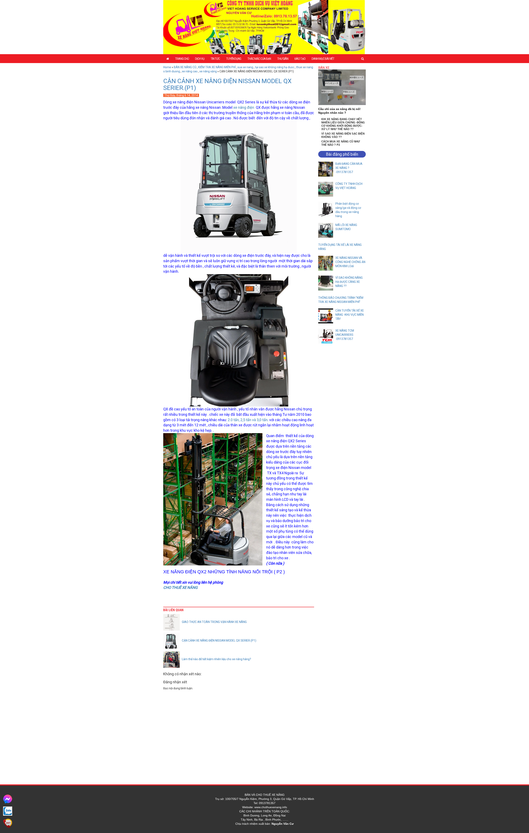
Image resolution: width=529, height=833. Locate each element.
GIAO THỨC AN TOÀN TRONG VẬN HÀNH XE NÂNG (214, 622)
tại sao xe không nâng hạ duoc (274, 67)
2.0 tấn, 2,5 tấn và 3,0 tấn (248, 420)
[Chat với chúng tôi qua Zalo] (7, 811)
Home (167, 67)
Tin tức (215, 58)
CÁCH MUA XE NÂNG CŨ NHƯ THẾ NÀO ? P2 (340, 143)
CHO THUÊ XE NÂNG (180, 587)
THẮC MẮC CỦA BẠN (259, 58)
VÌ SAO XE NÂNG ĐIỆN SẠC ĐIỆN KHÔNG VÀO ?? (343, 135)
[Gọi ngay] (7, 823)
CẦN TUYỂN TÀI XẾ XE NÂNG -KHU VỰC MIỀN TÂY (349, 314)
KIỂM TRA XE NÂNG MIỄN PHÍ (217, 67)
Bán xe (323, 68)
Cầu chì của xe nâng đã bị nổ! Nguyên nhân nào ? (339, 110)
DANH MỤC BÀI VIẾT (323, 58)
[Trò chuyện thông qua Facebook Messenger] (7, 798)
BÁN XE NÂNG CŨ (185, 67)
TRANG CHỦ (182, 58)
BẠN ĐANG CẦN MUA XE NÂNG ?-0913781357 (348, 168)
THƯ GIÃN (282, 58)
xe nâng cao (190, 71)
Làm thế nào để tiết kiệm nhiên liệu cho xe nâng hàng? (216, 659)
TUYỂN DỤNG (233, 58)
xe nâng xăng (208, 71)
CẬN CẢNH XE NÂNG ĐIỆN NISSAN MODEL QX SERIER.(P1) (227, 84)
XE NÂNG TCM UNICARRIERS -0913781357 (344, 335)
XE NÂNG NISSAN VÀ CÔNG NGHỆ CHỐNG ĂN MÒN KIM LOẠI (350, 262)
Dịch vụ (199, 58)
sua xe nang (245, 67)
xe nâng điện (243, 107)
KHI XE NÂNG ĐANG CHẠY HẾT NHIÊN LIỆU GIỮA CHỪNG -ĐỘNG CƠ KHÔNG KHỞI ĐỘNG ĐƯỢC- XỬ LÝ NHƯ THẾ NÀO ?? (343, 124)
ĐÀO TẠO (299, 58)
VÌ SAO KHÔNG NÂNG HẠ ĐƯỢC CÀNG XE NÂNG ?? (349, 282)
